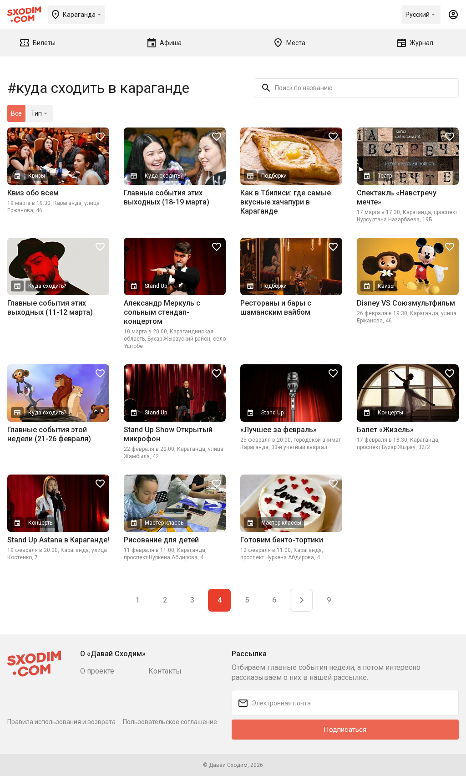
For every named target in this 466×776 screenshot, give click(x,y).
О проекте (97, 671)
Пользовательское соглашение (170, 721)
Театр (385, 176)
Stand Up (156, 286)
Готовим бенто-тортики (281, 540)
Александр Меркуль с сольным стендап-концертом (162, 312)
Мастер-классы (165, 523)
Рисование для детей (161, 540)
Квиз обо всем (33, 193)
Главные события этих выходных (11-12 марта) (50, 308)
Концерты (390, 412)
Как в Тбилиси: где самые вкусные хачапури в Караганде (285, 202)
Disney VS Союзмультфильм (406, 303)
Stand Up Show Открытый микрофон (168, 434)
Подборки (274, 176)
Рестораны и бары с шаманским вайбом (275, 308)
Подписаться (345, 729)
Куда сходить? (163, 176)
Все (16, 113)
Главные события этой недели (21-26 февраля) (49, 434)
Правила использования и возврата (61, 721)
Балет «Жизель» (385, 429)
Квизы (36, 176)
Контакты (165, 671)
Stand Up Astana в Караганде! (58, 540)
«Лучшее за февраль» (278, 429)
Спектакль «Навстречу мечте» (396, 197)
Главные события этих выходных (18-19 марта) (166, 197)
